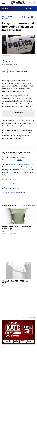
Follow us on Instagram (10, 188)
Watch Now (31, 2)
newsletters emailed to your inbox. (22, 164)
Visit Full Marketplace (28, 205)
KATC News (13, 62)
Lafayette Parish (7, 17)
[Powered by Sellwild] (32, 318)
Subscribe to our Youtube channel (13, 192)
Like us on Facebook (9, 183)
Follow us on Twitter (9, 179)
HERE (19, 160)
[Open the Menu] (3, 2)
